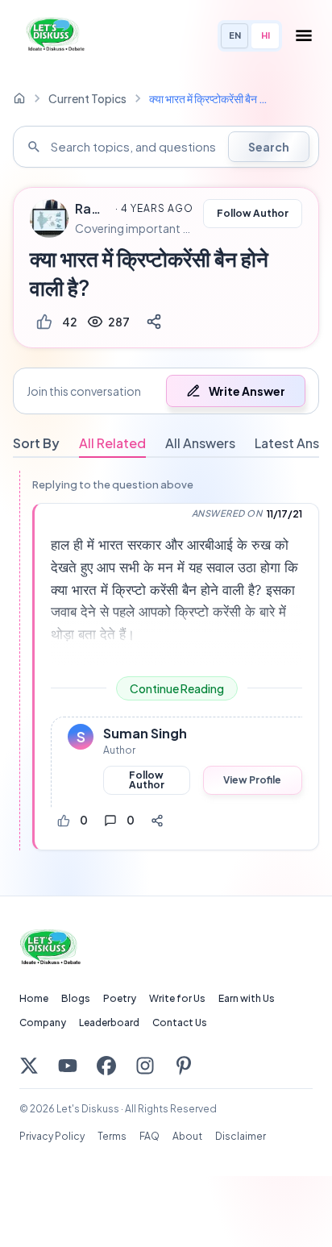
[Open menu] (304, 35)
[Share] (153, 321)
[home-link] (19, 98)
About (187, 1136)
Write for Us (177, 998)
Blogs (75, 998)
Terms (112, 1136)
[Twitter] (29, 1065)
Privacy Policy (52, 1136)
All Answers (200, 442)
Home (33, 998)
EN (235, 35)
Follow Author (252, 213)
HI (265, 35)
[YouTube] (67, 1065)
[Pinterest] (183, 1065)
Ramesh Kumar (92, 209)
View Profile (252, 780)
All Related (112, 442)
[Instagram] (145, 1065)
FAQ (149, 1136)
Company (42, 1022)
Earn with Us (246, 998)
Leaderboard (109, 1022)
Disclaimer (240, 1136)
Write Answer (247, 391)
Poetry (119, 998)
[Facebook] (106, 1065)
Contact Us (179, 1022)
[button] (166, 391)
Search (268, 146)
